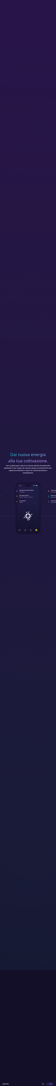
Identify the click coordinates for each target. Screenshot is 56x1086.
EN (43, 1084)
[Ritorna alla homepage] (5, 1084)
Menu (50, 1084)
